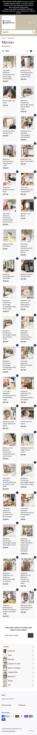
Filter (7, 51)
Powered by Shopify (8, 731)
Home (3, 38)
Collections (11, 38)
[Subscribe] (30, 635)
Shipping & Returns (8, 699)
